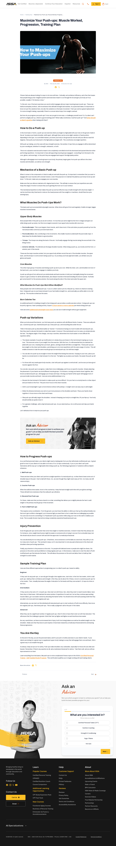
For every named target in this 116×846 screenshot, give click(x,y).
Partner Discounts (91, 806)
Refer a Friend (90, 784)
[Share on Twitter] (59, 87)
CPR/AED (36, 778)
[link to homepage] (11, 4)
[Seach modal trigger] (83, 4)
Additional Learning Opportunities (41, 789)
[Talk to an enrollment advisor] (88, 4)
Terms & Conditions (96, 837)
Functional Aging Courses (42, 806)
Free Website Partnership (93, 800)
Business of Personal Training (43, 809)
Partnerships (89, 803)
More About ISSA (92, 771)
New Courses (38, 802)
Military (61, 784)
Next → (105, 751)
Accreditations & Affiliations (95, 778)
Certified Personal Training (42, 775)
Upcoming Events (91, 781)
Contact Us (63, 775)
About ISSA (89, 775)
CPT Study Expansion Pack (42, 795)
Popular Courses (40, 771)
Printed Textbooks (65, 781)
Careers (88, 794)
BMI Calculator (90, 787)
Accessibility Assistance (67, 804)
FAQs (61, 778)
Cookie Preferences (81, 837)
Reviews (62, 788)
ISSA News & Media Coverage (95, 791)
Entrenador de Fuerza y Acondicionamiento (41, 813)
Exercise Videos (90, 797)
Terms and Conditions (66, 801)
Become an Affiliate (92, 809)
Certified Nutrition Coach (41, 781)
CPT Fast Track (38, 798)
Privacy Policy (63, 795)
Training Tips (28, 15)
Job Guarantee (64, 798)
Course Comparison (40, 784)
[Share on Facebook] (56, 87)
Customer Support (66, 771)
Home (21, 15)
